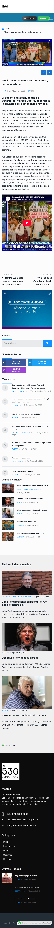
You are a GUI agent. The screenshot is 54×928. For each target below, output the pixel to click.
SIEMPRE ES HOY (18, 391)
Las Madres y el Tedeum (24, 899)
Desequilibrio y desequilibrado (30, 498)
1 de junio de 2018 (34, 891)
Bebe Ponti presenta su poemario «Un (32, 485)
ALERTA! (15, 417)
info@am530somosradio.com (21, 825)
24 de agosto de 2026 (24, 493)
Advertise (17, 923)
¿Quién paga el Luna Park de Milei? (26, 414)
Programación (9, 846)
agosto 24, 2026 (41, 597)
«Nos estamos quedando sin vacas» (32, 510)
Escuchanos (29, 18)
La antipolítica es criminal (22, 471)
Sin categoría (19, 891)
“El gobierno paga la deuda (25, 876)
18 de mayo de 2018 (30, 879)
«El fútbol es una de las (26, 522)
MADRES (17, 879)
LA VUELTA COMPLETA (21, 433)
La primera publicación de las (26, 887)
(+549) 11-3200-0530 (17, 814)
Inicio (5, 842)
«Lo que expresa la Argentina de (30, 533)
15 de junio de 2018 (30, 902)
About (7, 923)
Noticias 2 (16, 461)
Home (8, 28)
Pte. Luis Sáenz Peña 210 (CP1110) (23, 819)
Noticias (7, 859)
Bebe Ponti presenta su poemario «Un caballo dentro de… (24, 603)
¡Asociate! (44, 18)
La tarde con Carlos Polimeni (28, 489)
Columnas (7, 855)
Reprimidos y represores (22, 458)
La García (16, 405)
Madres (6, 850)
